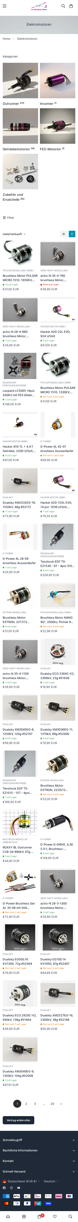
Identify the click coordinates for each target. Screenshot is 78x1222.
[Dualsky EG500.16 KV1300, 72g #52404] (20, 937)
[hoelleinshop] (39, 6)
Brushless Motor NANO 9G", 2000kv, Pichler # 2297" (56, 620)
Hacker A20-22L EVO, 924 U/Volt (55, 334)
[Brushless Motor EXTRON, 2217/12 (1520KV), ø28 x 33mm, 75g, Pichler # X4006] (20, 596)
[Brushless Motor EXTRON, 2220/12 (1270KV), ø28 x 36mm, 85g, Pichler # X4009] (57, 764)
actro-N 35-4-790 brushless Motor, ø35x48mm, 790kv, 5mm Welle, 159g (57, 278)
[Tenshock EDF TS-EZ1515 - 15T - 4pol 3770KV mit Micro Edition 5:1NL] (20, 764)
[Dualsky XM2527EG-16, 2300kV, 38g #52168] (57, 993)
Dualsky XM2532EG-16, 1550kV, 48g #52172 (19, 505)
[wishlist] (55, 1216)
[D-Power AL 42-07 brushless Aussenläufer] (57, 425)
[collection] (24, 1216)
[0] (71, 6)
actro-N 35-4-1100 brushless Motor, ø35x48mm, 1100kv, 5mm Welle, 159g (17, 676)
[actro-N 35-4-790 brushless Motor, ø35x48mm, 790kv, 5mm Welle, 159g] (57, 254)
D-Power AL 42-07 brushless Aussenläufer (56, 449)
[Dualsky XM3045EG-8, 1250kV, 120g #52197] (20, 708)
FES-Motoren (52, 149)
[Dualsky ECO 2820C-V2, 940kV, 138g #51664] (20, 993)
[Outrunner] (20, 80)
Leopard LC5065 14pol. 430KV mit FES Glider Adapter (19, 393)
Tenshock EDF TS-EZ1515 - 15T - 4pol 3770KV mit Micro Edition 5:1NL (16, 791)
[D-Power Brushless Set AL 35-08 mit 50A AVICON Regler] (20, 881)
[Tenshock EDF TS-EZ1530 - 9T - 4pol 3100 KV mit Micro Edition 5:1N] (57, 537)
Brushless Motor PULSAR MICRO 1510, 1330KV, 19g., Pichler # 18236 (57, 390)
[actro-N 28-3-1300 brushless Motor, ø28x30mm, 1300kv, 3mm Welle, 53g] (57, 881)
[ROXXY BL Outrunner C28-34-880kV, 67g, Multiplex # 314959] (20, 823)
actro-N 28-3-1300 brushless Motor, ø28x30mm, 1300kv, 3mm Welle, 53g (54, 906)
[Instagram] (11, 1187)
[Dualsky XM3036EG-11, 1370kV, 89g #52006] (57, 708)
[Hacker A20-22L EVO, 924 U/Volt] (57, 310)
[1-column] (63, 234)
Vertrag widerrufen (18, 1120)
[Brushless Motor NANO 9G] (57, 596)
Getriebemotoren (19, 149)
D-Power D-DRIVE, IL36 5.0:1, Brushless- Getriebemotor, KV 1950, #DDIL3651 (57, 847)
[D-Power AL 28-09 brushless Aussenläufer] (20, 537)
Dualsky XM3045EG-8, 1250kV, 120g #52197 (18, 732)
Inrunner (48, 104)
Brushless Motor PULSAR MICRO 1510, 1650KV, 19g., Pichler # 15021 (20, 278)
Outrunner (13, 104)
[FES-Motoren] (57, 126)
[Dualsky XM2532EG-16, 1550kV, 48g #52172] (20, 481)
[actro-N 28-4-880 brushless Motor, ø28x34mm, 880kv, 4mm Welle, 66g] (20, 310)
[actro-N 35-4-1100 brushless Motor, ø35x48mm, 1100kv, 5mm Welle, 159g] (20, 652)
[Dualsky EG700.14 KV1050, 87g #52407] (57, 937)
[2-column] (72, 234)
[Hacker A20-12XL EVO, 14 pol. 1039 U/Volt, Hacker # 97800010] (57, 481)
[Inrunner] (57, 80)
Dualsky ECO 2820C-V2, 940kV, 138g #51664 (20, 1017)
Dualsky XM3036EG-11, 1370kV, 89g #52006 (56, 732)
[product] (8, 1216)
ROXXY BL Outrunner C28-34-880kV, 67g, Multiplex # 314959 (17, 850)
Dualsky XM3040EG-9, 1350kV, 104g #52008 (18, 1074)
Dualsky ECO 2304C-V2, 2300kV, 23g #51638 (57, 676)
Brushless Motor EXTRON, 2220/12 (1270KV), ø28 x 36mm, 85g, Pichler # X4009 (56, 788)
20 (52, 1104)
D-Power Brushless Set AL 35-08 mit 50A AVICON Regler (19, 906)
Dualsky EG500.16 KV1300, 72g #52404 (17, 961)
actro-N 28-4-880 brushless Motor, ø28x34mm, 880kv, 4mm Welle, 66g (20, 334)
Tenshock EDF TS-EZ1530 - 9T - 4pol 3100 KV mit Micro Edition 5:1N (57, 564)
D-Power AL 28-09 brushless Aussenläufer (19, 561)
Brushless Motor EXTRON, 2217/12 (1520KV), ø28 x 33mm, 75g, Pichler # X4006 (19, 620)
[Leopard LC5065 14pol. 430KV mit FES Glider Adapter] (20, 366)
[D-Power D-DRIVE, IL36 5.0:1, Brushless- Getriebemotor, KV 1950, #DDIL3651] (57, 823)
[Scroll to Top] (71, 1202)
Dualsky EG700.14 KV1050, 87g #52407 (54, 961)
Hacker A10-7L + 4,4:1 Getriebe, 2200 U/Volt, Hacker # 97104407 (18, 449)
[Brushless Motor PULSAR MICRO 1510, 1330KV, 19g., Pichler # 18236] (57, 366)
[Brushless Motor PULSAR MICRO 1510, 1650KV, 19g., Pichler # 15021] (20, 254)
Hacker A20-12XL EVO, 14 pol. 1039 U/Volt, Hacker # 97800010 (56, 505)
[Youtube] (18, 1187)
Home (6, 38)
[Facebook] (4, 1187)
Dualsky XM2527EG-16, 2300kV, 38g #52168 (56, 1017)
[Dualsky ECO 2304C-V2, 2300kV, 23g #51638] (57, 652)
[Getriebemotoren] (20, 126)
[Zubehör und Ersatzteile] (20, 171)
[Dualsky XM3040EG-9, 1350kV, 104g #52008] (20, 1049)
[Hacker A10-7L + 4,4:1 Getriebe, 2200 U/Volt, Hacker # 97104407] (20, 425)
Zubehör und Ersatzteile (13, 197)
